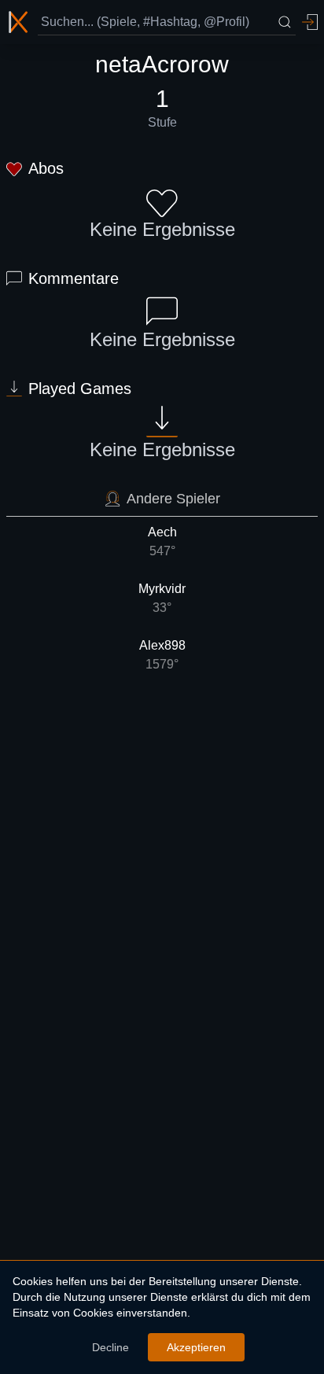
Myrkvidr (162, 598)
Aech (162, 541)
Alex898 (162, 655)
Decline (110, 1347)
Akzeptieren (196, 1347)
